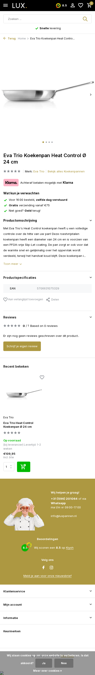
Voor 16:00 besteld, (38, 199)
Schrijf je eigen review (22, 346)
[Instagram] (51, 567)
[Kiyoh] (8, 641)
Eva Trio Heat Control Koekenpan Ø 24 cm (18, 424)
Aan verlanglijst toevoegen (25, 299)
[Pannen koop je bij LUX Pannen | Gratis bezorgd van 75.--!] (23, 5)
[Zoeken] (85, 19)
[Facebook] (43, 567)
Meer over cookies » (47, 670)
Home (22, 38)
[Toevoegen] (23, 467)
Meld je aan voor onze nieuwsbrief (47, 575)
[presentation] (4, 94)
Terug (11, 38)
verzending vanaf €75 (29, 205)
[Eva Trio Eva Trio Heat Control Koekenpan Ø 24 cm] (23, 394)
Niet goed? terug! (24, 210)
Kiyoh (70, 547)
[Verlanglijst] (80, 5)
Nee (64, 663)
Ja (44, 663)
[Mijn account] (72, 5)
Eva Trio (38, 171)
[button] (43, 142)
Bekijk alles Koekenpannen (66, 171)
